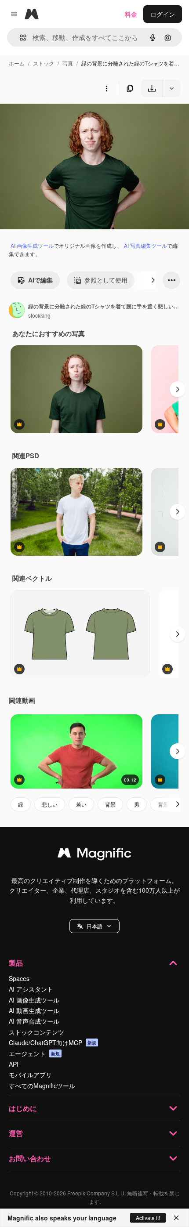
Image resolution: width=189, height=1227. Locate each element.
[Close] (176, 1218)
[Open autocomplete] (19, 37)
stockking (39, 315)
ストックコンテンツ (36, 1032)
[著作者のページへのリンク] (17, 311)
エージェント (34, 1053)
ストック (43, 63)
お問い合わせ (30, 1158)
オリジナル (60, 117)
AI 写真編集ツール (145, 245)
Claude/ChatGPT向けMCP (52, 1042)
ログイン (162, 14)
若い (81, 804)
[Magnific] (94, 854)
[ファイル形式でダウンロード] (171, 88)
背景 (110, 804)
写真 (67, 63)
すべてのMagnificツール (42, 1085)
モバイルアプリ (30, 1074)
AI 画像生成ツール (32, 245)
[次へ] (153, 280)
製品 (16, 963)
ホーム (17, 63)
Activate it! (148, 1217)
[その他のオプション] (106, 88)
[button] (94, 926)
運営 (16, 1133)
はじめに (23, 1108)
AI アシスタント (31, 988)
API (13, 1064)
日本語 (94, 926)
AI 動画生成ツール (34, 1010)
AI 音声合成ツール (34, 1021)
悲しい (50, 804)
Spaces (19, 978)
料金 (131, 14)
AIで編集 (40, 279)
